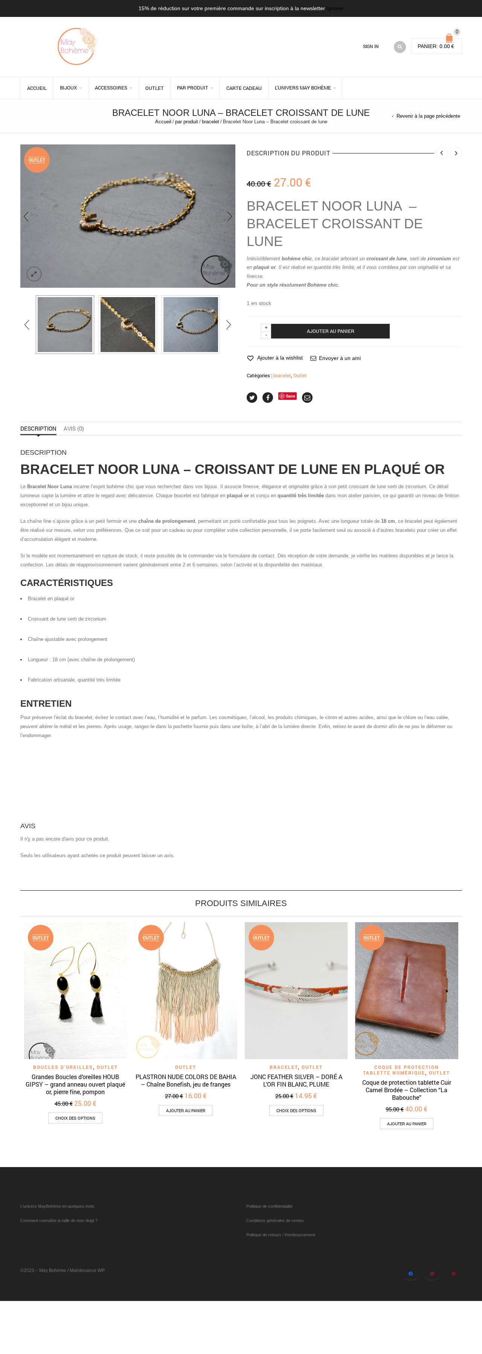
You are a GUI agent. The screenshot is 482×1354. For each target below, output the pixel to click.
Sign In (371, 46)
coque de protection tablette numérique (401, 1070)
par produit (192, 88)
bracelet (210, 121)
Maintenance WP (87, 1270)
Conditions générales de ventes (275, 1220)
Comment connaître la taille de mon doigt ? (59, 1220)
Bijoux (68, 88)
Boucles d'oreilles (63, 1067)
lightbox (34, 274)
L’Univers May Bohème (303, 88)
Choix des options (75, 1118)
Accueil (37, 88)
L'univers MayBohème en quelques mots (57, 1206)
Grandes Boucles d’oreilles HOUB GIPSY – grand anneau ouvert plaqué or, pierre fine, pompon (75, 1084)
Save (290, 396)
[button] (185, 1110)
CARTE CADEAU (244, 88)
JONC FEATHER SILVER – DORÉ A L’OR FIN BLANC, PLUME (296, 1080)
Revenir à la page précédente (428, 116)
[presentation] (26, 216)
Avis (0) (74, 428)
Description (38, 428)
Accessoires (111, 88)
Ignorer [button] (335, 8)
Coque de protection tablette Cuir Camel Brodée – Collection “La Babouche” (406, 1089)
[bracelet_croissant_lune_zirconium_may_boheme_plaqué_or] (65, 324)
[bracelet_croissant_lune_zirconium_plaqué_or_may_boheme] (191, 324)
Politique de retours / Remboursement (280, 1235)
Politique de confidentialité (269, 1206)
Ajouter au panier (330, 331)
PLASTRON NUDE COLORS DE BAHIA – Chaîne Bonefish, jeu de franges (186, 1080)
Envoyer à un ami (340, 358)
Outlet (154, 88)
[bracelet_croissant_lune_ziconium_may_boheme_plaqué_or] (128, 324)
